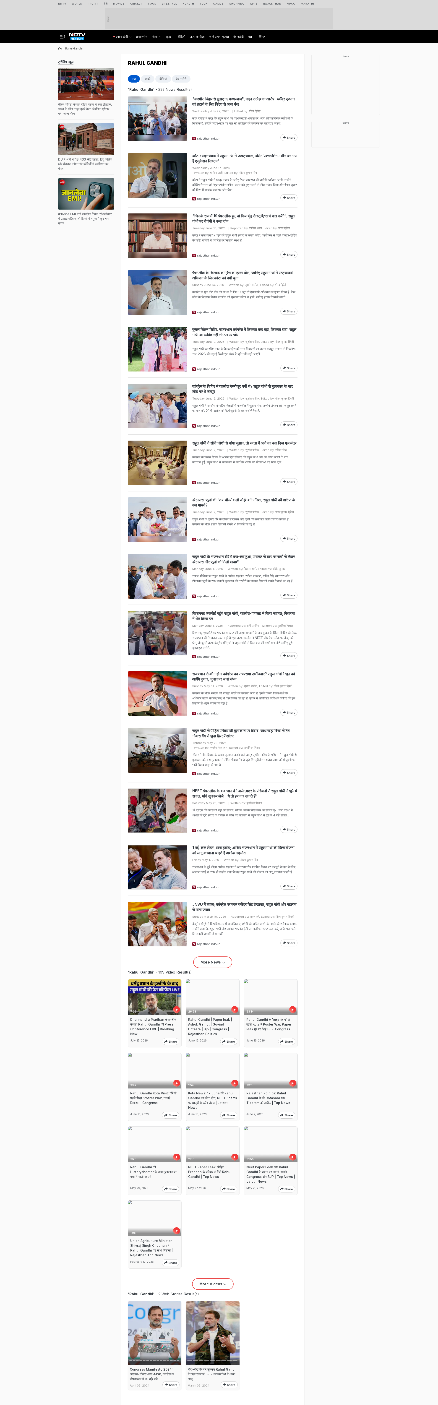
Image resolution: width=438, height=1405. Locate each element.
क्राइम (169, 37)
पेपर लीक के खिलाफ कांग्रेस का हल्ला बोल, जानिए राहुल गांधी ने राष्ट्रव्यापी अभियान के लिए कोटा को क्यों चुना (242, 275)
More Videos (210, 1284)
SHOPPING (237, 3)
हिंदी (106, 3)
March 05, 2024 (198, 1385)
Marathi (307, 3)
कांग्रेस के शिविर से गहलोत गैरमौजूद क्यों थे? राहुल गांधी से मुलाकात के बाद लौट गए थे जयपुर (242, 389)
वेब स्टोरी (238, 37)
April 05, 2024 (139, 1385)
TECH (204, 3)
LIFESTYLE (169, 3)
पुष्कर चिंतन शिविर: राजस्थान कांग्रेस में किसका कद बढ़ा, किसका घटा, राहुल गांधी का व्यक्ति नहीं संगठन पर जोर (244, 332)
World (77, 3)
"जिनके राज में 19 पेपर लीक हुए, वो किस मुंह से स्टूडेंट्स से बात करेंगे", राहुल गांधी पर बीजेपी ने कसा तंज (243, 218)
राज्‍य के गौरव (197, 37)
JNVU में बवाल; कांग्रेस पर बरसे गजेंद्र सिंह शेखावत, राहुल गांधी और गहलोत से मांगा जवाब (244, 907)
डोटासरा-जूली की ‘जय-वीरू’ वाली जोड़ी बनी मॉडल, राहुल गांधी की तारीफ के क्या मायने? (243, 502)
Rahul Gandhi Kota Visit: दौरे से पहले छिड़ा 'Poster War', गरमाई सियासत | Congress (153, 1098)
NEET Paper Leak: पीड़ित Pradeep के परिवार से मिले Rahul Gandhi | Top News (209, 1172)
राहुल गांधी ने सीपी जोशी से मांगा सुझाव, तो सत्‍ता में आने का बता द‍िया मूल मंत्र (244, 443)
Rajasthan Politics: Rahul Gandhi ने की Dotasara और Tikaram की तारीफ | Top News (268, 1098)
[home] (77, 35)
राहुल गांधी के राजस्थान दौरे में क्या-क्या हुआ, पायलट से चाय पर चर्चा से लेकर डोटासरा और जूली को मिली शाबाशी (243, 559)
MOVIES (119, 3)
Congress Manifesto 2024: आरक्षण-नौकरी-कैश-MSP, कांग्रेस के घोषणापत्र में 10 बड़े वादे (152, 1374)
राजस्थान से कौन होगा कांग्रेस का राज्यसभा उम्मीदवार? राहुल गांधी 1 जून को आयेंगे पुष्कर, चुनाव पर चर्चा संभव (243, 676)
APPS (254, 3)
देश (250, 37)
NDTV (62, 3)
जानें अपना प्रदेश (219, 37)
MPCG (291, 3)
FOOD (152, 3)
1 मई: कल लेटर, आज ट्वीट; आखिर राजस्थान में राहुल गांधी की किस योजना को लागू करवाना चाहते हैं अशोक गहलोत (243, 850)
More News (211, 962)
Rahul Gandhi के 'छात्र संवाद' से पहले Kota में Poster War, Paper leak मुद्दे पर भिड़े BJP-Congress (268, 1024)
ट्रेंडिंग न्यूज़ (65, 62)
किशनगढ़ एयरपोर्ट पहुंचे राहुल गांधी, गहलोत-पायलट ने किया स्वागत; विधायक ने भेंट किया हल (243, 616)
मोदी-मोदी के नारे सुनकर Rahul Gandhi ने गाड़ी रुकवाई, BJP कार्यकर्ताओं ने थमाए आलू (212, 1374)
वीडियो (181, 37)
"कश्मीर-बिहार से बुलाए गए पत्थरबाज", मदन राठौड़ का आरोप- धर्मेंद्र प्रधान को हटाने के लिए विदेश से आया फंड (243, 101)
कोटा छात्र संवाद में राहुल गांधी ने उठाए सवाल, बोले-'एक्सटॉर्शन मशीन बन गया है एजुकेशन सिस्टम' (244, 158)
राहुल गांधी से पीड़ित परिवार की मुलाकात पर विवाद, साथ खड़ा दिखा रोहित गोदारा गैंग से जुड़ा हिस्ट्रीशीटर (241, 733)
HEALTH (188, 3)
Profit (93, 3)
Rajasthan (272, 3)
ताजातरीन (141, 37)
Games (218, 3)
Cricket (136, 3)
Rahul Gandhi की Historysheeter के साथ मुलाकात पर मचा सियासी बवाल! (153, 1172)
